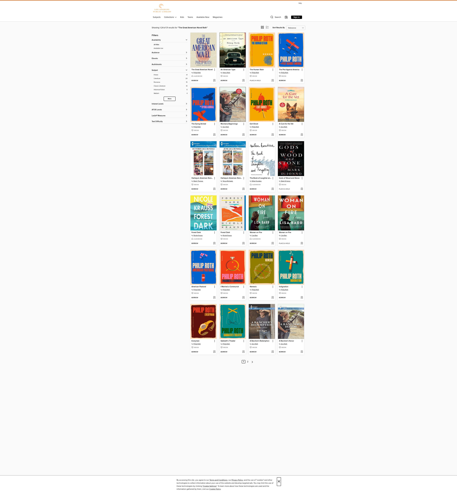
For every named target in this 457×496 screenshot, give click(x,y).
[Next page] (252, 361)
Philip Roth (197, 73)
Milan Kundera (256, 181)
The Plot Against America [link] (289, 70)
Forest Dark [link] (196, 232)
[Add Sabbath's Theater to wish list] (243, 352)
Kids (182, 17)
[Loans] (286, 17)
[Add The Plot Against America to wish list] (301, 80)
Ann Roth (226, 127)
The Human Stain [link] (257, 70)
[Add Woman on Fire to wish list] (272, 243)
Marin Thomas (198, 181)
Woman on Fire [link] (256, 232)
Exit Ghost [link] (254, 124)
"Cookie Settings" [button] (209, 486)
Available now (158, 48)
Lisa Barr (255, 235)
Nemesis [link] (253, 287)
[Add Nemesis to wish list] (272, 297)
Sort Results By (279, 28)
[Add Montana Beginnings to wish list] (243, 134)
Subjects (157, 17)
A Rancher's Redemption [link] (259, 341)
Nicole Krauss (198, 235)
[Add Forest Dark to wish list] (214, 243)
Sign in (296, 17)
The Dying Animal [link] (198, 124)
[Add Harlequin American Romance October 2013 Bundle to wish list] (214, 189)
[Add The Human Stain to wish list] (272, 80)
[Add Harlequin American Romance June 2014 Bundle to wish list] (243, 189)
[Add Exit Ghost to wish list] (272, 134)
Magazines (217, 17)
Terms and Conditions (218, 480)
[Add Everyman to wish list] (214, 352)
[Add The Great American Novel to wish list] (214, 80)
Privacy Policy (237, 480)
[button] (275, 17)
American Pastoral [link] (198, 287)
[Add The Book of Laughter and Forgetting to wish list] (272, 189)
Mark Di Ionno (285, 181)
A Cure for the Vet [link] (286, 124)
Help (300, 3)
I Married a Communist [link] (230, 287)
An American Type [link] (228, 70)
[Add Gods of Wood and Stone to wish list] (301, 189)
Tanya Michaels (228, 181)
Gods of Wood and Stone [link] (289, 178)
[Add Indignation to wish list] (301, 297)
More (169, 99)
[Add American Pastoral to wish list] (214, 297)
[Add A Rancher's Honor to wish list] (301, 352)
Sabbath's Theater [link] (228, 341)
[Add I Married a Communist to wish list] (243, 297)
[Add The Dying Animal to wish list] (214, 134)
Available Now (202, 17)
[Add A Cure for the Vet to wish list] (301, 134)
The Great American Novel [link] (202, 70)
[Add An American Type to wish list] (243, 80)
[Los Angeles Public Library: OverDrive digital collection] (162, 8)
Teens (190, 17)
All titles (156, 45)
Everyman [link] (195, 341)
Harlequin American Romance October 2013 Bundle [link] (202, 178)
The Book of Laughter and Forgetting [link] (261, 178)
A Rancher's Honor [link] (286, 341)
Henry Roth (226, 73)
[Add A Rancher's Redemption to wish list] (272, 352)
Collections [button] (169, 17)
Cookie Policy (215, 489)
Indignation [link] (283, 287)
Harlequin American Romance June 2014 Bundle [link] (231, 178)
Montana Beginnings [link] (229, 124)
